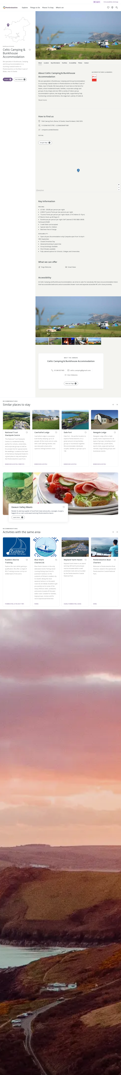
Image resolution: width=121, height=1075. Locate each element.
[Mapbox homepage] (40, 190)
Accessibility (72, 63)
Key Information (55, 63)
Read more (42, 100)
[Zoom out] (119, 187)
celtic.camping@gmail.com (80, 370)
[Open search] (116, 7)
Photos (80, 63)
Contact (86, 63)
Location (46, 63)
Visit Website (72, 375)
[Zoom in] (119, 184)
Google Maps (44, 142)
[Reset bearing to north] (119, 190)
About (40, 63)
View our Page (69, 383)
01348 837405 (59, 370)
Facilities (64, 63)
